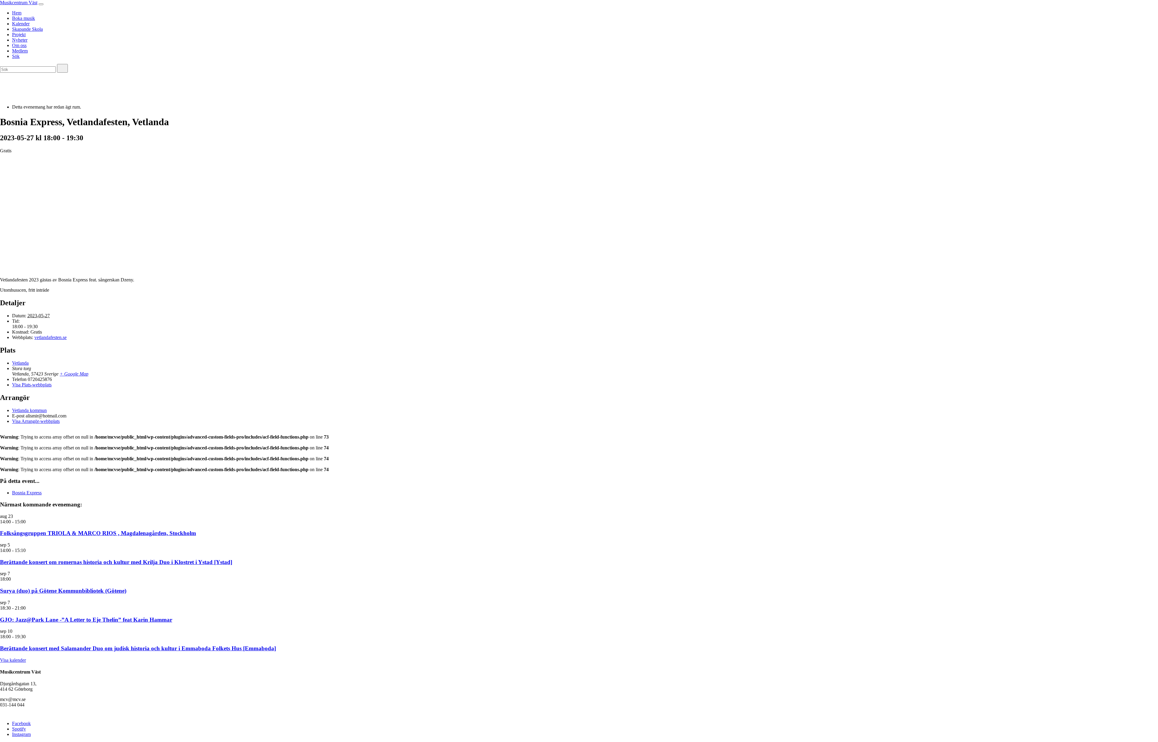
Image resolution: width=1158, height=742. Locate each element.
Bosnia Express (27, 492)
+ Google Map (74, 373)
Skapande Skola (27, 29)
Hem (16, 12)
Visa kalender (13, 660)
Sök (16, 56)
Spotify (19, 728)
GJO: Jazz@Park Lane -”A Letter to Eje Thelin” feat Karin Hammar (86, 620)
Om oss (19, 45)
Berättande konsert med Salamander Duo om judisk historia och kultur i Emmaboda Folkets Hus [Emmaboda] (138, 648)
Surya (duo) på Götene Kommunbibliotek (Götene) (63, 591)
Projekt (19, 34)
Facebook (21, 723)
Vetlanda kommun (29, 410)
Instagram (21, 734)
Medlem (20, 50)
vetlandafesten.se (50, 337)
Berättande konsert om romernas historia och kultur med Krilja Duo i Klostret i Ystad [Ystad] (116, 562)
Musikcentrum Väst (18, 2)
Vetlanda (20, 363)
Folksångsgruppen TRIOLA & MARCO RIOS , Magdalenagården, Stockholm (98, 533)
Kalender (21, 23)
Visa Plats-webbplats (32, 384)
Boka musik (23, 18)
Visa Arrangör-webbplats (36, 421)
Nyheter (19, 40)
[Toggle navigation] (41, 4)
